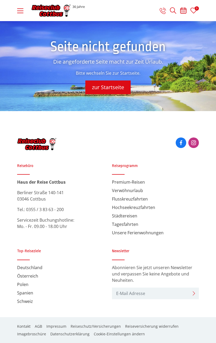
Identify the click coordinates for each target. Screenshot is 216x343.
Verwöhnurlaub (127, 190)
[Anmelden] (194, 293)
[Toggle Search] (173, 10)
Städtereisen (124, 216)
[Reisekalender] (183, 11)
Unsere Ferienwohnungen (138, 233)
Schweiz (25, 301)
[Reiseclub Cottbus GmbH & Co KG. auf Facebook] (181, 142)
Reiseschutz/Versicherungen (96, 326)
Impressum (56, 326)
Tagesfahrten (125, 224)
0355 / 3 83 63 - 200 (45, 209)
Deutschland (29, 267)
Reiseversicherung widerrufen (152, 326)
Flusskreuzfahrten (130, 199)
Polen (22, 284)
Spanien (25, 293)
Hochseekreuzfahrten (133, 207)
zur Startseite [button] (108, 87)
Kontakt (24, 326)
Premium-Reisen (128, 182)
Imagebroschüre (31, 333)
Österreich (27, 276)
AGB (38, 326)
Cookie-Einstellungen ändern (119, 333)
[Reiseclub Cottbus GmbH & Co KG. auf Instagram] (193, 142)
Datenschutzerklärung (70, 333)
